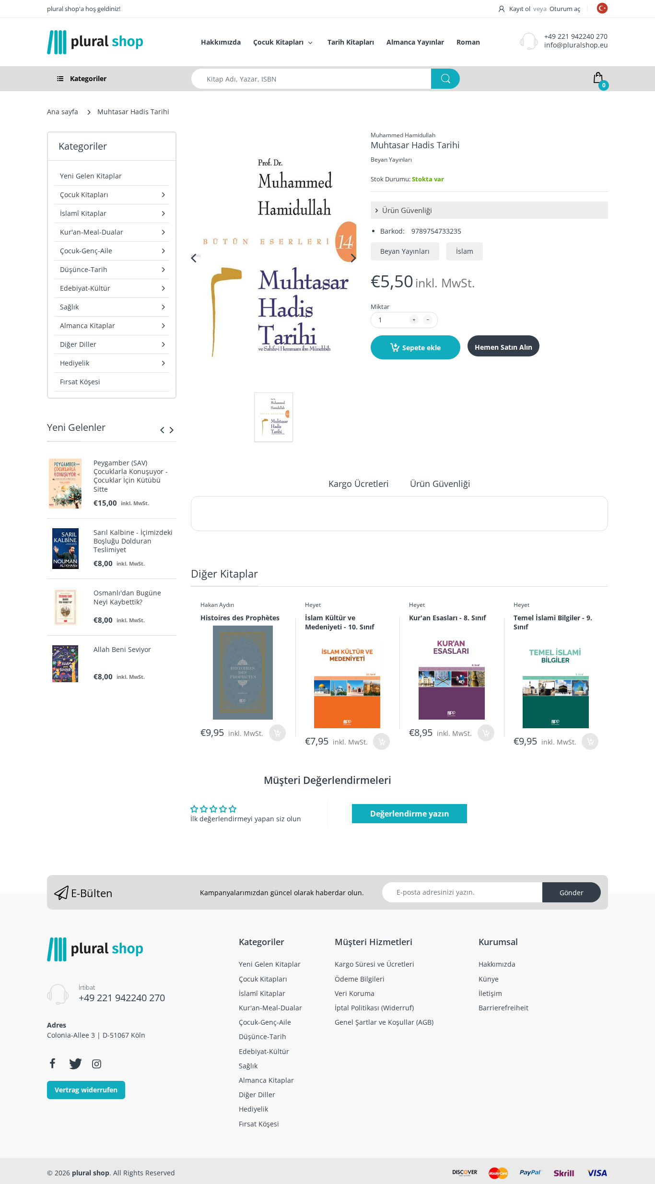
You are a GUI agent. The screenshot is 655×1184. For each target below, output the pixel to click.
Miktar (380, 306)
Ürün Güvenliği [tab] (440, 483)
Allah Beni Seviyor (122, 649)
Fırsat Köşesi (80, 381)
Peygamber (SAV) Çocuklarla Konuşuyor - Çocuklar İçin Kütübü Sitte (131, 476)
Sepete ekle (421, 347)
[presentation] (162, 430)
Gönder (572, 892)
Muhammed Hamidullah (403, 135)
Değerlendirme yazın (409, 813)
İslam (464, 251)
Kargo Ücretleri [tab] (358, 483)
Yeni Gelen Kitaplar (91, 175)
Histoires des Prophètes (240, 617)
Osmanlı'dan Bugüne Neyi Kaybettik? (127, 597)
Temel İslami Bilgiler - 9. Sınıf (553, 622)
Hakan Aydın (217, 605)
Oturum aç (565, 8)
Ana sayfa (62, 111)
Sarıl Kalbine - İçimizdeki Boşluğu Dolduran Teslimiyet (133, 541)
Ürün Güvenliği (406, 210)
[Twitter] (74, 1063)
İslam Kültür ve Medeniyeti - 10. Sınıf (339, 622)
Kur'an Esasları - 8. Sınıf (447, 617)
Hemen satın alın (503, 347)
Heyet (313, 605)
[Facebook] (52, 1063)
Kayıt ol (520, 8)
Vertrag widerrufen (86, 1089)
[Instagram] (96, 1063)
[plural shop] (113, 42)
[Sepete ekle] (277, 732)
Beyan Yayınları (391, 159)
